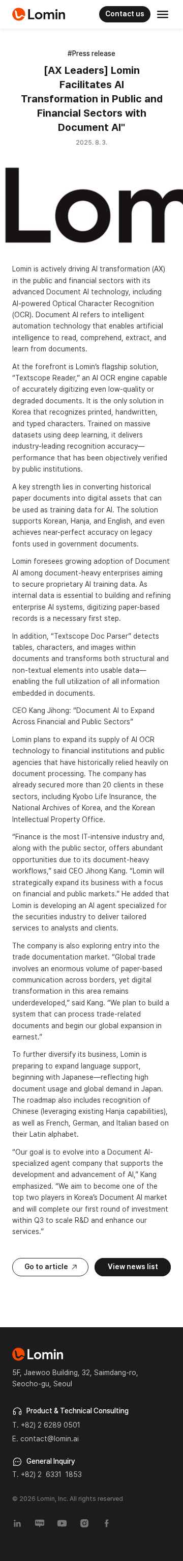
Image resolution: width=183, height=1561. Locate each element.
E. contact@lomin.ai (45, 1439)
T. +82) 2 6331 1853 (47, 1474)
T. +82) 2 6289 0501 (46, 1425)
